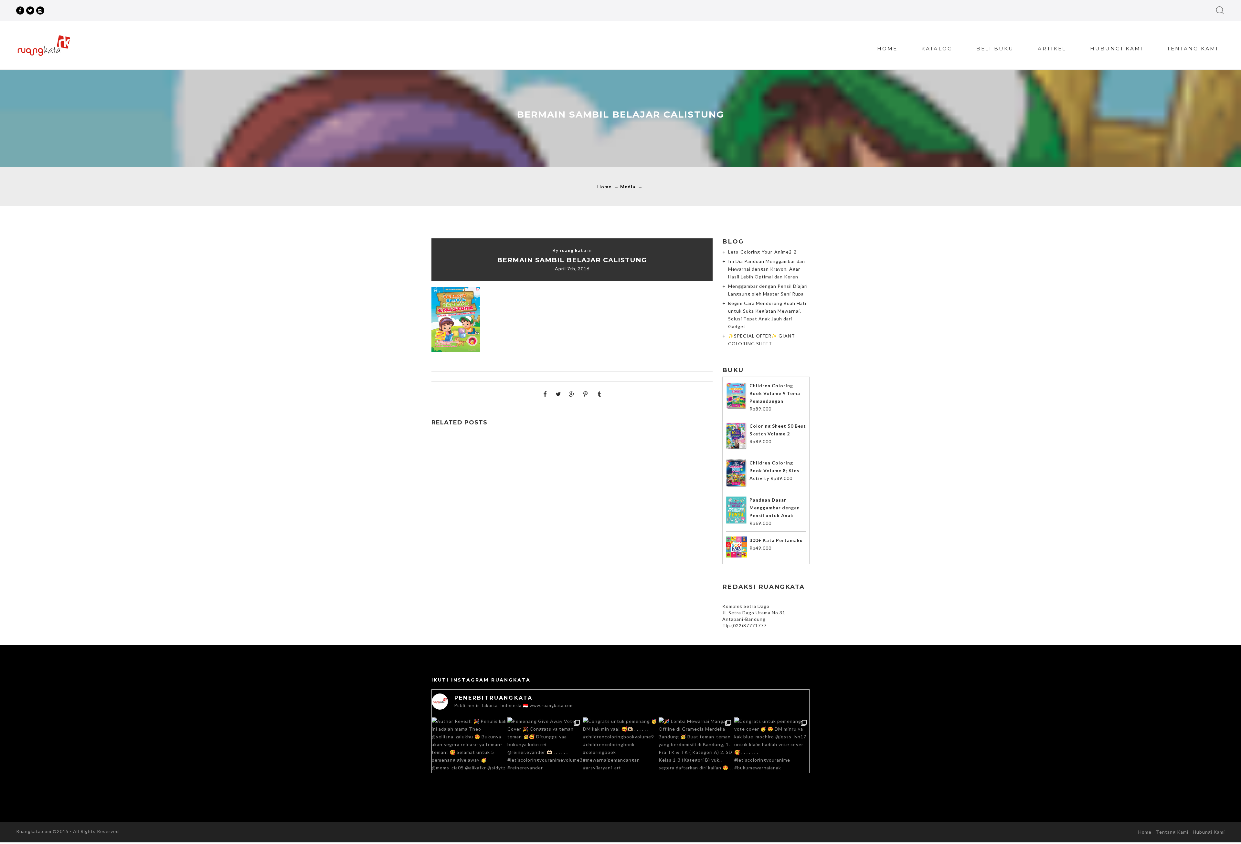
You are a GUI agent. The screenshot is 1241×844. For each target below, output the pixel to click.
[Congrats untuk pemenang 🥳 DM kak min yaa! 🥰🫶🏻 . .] (620, 754)
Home (887, 49)
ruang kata (573, 250)
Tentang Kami (1192, 49)
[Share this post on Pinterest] (585, 394)
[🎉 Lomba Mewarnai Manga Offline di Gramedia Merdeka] (696, 754)
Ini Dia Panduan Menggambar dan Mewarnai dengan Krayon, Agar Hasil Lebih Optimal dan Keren (766, 268)
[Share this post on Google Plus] (572, 394)
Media (627, 186)
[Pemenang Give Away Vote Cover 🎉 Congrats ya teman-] (544, 754)
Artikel (1052, 49)
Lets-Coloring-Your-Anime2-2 (762, 252)
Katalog (936, 49)
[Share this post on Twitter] (558, 394)
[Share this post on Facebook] (545, 394)
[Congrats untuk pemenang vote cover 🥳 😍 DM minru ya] (771, 754)
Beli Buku (995, 49)
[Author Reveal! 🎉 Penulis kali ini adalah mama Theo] (469, 754)
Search (1220, 10)
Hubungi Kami (1116, 49)
